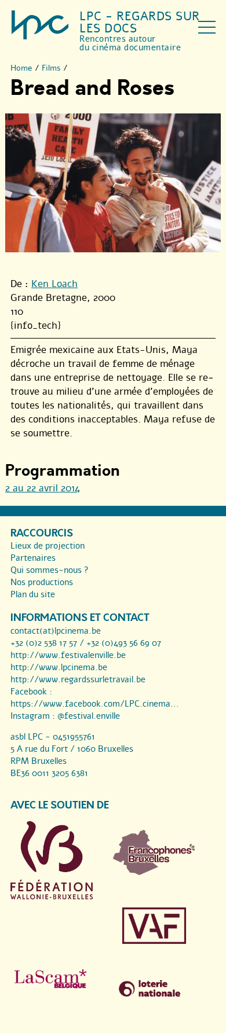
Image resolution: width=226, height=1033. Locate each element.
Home (21, 68)
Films (51, 68)
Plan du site (32, 594)
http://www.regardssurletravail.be (77, 679)
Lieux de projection (47, 546)
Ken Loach (54, 284)
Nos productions (41, 582)
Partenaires (33, 558)
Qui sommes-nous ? (49, 570)
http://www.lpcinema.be (58, 667)
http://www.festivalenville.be (68, 655)
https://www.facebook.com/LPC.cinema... (94, 704)
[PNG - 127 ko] (154, 872)
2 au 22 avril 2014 (42, 488)
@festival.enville (88, 716)
